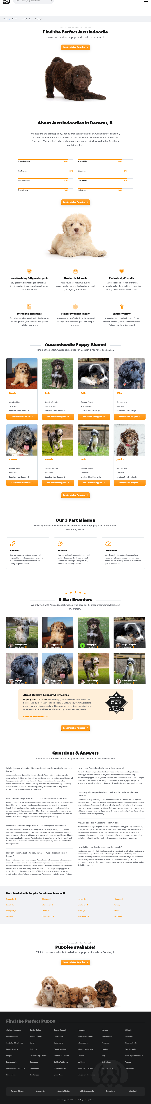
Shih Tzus (129, 1036)
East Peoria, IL (119, 916)
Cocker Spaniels (60, 1030)
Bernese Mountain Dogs (15, 1068)
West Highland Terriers (134, 1056)
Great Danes (58, 1075)
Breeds (14, 19)
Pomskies (105, 1043)
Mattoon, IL (10, 916)
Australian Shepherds (14, 1043)
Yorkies (128, 1062)
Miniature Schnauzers (86, 1075)
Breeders (110, 1091)
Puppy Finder (17, 1091)
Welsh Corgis (130, 1049)
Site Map (80, 1100)
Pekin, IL (117, 911)
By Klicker (91, 1100)
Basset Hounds (12, 1049)
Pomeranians (107, 1036)
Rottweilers (106, 1062)
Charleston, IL (83, 905)
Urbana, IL (46, 911)
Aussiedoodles (12, 1036)
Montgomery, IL (84, 916)
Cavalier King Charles (38, 1056)
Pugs (103, 1056)
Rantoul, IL (81, 911)
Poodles (105, 1049)
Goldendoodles (60, 1068)
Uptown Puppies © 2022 (65, 1100)
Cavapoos (34, 1062)
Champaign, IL (47, 905)
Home (5, 19)
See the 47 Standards (34, 717)
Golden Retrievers (61, 1062)
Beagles (9, 1056)
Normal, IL (82, 899)
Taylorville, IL (11, 899)
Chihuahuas (34, 1068)
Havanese (82, 1030)
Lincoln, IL (10, 905)
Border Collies (35, 1030)
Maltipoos (81, 1062)
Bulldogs (33, 1049)
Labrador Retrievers (85, 1049)
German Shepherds (61, 1056)
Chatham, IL (46, 899)
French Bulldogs (60, 1049)
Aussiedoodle (26, 19)
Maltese (81, 1056)
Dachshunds (58, 1036)
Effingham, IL (118, 899)
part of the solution (112, 564)
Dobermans (58, 1043)
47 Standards (87, 1091)
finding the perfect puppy (19, 564)
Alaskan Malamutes (13, 1030)
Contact (133, 1091)
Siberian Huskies (131, 1043)
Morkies (105, 1030)
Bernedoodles (11, 1062)
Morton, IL (117, 905)
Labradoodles (83, 1043)
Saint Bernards (107, 1068)
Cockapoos (34, 1075)
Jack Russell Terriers (85, 1036)
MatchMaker (64, 1091)
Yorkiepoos (129, 1068)
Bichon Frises (11, 1075)
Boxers (32, 1043)
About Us (40, 1091)
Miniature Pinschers (85, 1068)
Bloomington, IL (48, 916)
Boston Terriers (36, 1036)
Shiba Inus (129, 1030)
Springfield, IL (11, 911)
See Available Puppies (74, 47)
